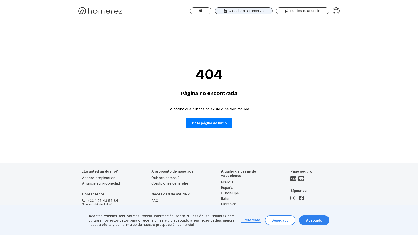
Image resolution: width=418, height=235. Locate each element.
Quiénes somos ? (165, 178)
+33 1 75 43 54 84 (103, 200)
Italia (225, 198)
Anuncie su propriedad (101, 183)
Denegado (280, 220)
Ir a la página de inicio (209, 123)
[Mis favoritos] (200, 10)
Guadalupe (230, 193)
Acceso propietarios (98, 178)
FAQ (154, 200)
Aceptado (314, 220)
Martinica (228, 204)
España (227, 187)
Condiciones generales (170, 183)
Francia (227, 182)
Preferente (251, 220)
